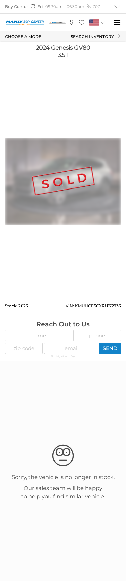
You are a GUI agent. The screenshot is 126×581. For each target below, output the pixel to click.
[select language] (103, 22)
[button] (71, 22)
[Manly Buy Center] (24, 22)
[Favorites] (81, 22)
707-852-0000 (98, 6)
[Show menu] (117, 22)
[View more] (117, 7)
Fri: (40, 6)
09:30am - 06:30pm (64, 6)
